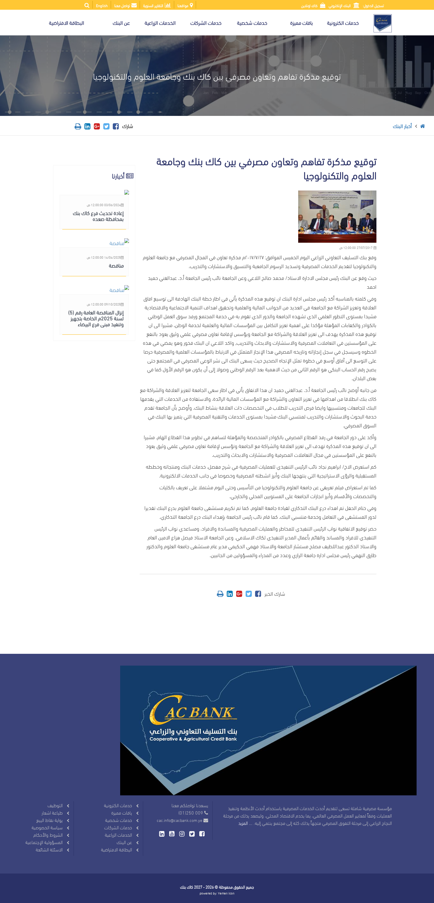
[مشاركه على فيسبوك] (116, 125)
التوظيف (55, 805)
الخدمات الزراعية (118, 834)
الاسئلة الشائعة (49, 849)
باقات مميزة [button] (301, 22)
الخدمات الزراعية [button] (160, 22)
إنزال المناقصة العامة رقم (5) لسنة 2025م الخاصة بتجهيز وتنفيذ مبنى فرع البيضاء (96, 318)
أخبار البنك (402, 125)
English (102, 5)
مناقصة (116, 265)
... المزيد (245, 822)
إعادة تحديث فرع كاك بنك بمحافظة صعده (98, 215)
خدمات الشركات (118, 827)
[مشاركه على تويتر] (106, 125)
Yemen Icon (226, 893)
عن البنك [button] (121, 22)
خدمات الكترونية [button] (343, 22)
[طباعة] (78, 125)
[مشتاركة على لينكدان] (87, 125)
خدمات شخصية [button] (252, 22)
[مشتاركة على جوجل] (97, 125)
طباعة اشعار (52, 812)
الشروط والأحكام (48, 834)
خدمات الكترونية (118, 805)
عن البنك (124, 841)
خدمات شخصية (118, 819)
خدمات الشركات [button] (205, 22)
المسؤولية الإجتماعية (44, 841)
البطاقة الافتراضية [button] (66, 22)
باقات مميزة (121, 812)
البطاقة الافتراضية (116, 849)
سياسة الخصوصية (47, 827)
